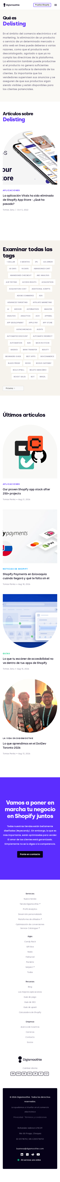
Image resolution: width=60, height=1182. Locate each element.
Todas (30, 972)
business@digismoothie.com (30, 1149)
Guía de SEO (30, 1002)
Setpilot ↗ (30, 967)
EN (13, 1074)
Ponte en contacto (30, 854)
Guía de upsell (30, 1007)
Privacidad (18, 1117)
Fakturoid (30, 957)
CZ (46, 1074)
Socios (30, 1042)
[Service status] (30, 1160)
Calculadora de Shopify (30, 1012)
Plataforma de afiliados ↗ (30, 919)
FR (18, 1074)
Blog (30, 987)
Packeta (30, 962)
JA (35, 1074)
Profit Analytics (30, 909)
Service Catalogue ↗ (30, 928)
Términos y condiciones (36, 1117)
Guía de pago (30, 997)
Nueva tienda (30, 899)
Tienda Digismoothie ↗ (30, 904)
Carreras (30, 1032)
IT (41, 1074)
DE (24, 1074)
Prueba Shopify (42, 5)
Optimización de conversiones (30, 924)
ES (30, 1074)
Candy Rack (30, 941)
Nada (30, 952)
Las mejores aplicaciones (30, 992)
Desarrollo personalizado (30, 914)
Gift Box (30, 947)
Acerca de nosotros (30, 1027)
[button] (55, 5)
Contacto (30, 1037)
